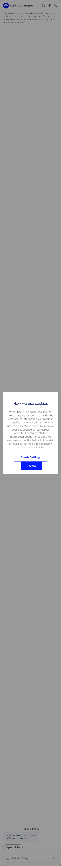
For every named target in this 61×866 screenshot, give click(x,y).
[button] (30, 457)
